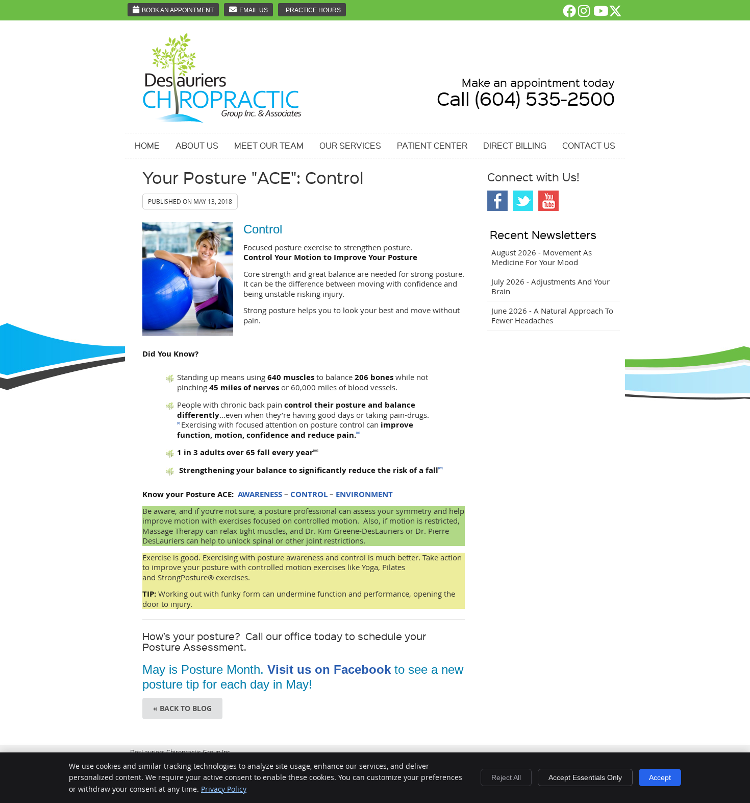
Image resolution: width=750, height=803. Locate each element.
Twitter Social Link (523, 201)
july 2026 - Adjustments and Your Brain (550, 286)
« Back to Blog (182, 708)
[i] (178, 423)
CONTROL (309, 494)
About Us (197, 145)
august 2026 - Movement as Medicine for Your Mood (541, 257)
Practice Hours (313, 10)
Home (147, 145)
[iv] (440, 468)
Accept (660, 777)
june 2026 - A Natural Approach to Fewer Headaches (552, 315)
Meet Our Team (269, 145)
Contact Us (588, 145)
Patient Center (432, 145)
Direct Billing (514, 145)
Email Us (253, 10)
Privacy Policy (223, 789)
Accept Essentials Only (585, 777)
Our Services (350, 145)
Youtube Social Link (548, 201)
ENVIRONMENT (364, 494)
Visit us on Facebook (329, 669)
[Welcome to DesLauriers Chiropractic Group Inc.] (222, 124)
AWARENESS (260, 494)
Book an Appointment (178, 10)
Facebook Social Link (497, 201)
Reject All (506, 777)
